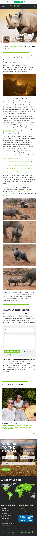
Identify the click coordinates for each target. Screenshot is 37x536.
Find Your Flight (22, 511)
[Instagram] (26, 532)
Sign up (6, 469)
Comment (7, 334)
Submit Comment (12, 351)
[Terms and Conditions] (25, 518)
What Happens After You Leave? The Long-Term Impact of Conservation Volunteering (17, 427)
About (8, 532)
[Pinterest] (33, 532)
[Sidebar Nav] (34, 6)
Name (6, 327)
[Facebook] (22, 532)
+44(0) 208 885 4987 (7, 528)
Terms (13, 532)
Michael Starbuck (16, 46)
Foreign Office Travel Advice (26, 513)
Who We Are (21, 508)
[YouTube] (29, 532)
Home (4, 532)
